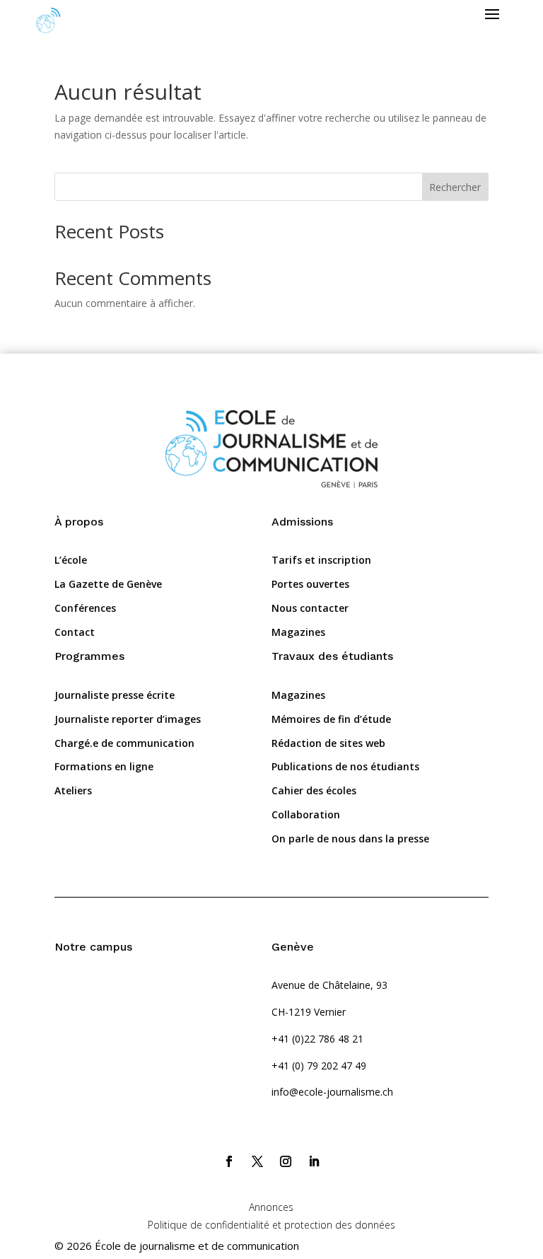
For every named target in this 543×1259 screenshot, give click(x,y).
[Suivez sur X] (257, 1161)
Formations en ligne (103, 766)
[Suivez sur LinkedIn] (314, 1161)
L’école (70, 560)
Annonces (271, 1207)
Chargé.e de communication (124, 743)
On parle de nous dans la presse (350, 838)
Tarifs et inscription (321, 560)
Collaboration (306, 814)
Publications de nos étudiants (345, 766)
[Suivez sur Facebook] (229, 1161)
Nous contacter (310, 608)
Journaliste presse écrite (114, 695)
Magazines (298, 632)
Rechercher (455, 187)
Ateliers (73, 790)
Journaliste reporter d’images (127, 719)
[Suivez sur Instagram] (285, 1161)
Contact (74, 632)
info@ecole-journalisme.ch (332, 1091)
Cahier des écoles (314, 790)
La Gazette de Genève (108, 584)
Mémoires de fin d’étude (331, 719)
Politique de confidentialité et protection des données (271, 1224)
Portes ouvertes (310, 584)
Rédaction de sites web (328, 743)
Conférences (85, 608)
